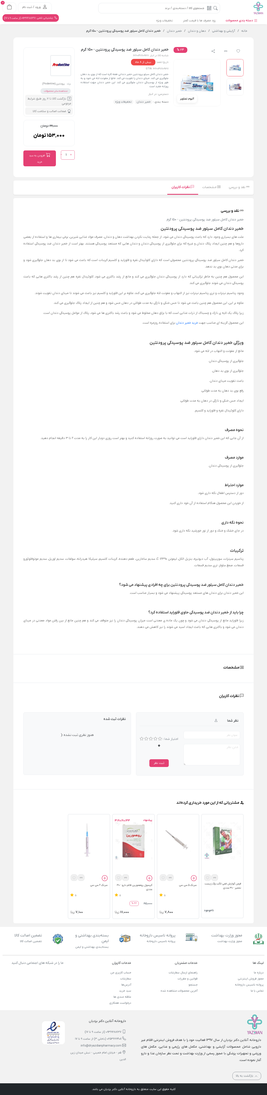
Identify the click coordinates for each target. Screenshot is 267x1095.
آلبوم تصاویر (187, 98)
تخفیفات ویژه (123, 102)
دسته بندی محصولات (240, 21)
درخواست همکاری (120, 1003)
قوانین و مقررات (187, 979)
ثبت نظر (159, 763)
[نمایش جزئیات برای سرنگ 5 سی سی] (178, 841)
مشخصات (209, 187)
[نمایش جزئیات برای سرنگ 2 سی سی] (89, 841)
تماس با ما (257, 991)
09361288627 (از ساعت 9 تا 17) (103, 1032)
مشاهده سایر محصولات (55, 91)
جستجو (193, 985)
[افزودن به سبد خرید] (194, 878)
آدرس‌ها (126, 985)
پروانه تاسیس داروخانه (249, 985)
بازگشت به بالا (245, 1076)
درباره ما (259, 973)
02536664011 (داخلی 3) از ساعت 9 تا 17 (98, 1039)
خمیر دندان (144, 102)
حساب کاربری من (120, 973)
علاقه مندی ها (122, 997)
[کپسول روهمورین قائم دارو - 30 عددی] (133, 841)
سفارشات (125, 979)
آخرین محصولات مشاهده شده (179, 991)
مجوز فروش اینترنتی (251, 979)
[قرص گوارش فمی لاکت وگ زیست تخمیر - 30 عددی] (222, 841)
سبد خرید (125, 991)
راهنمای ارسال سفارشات (183, 973)
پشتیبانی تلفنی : (29, 18)
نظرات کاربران (181, 187)
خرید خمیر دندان (187, 323)
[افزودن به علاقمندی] (207, 877)
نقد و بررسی (237, 187)
